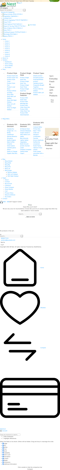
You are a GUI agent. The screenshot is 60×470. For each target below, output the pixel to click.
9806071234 (4, 238)
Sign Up (3, 242)
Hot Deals (33, 25)
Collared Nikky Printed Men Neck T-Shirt (37, 129)
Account (4, 431)
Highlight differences (10, 438)
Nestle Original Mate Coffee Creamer (11, 142)
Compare (43, 347)
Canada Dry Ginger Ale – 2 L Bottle (12, 130)
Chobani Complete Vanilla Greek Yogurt (25, 151)
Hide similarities (8, 436)
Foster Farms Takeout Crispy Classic (37, 147)
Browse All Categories (8, 12)
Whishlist (43, 307)
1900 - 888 (6, 201)
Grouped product (38, 77)
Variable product (38, 83)
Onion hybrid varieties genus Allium (11, 147)
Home (42, 267)
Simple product (37, 75)
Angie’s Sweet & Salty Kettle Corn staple (25, 134)
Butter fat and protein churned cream (25, 145)
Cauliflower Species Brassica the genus (12, 136)
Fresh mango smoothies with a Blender (38, 153)
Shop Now (52, 101)
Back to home (30, 216)
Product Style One (12, 75)
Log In (2, 244)
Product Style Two (12, 77)
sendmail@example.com (8, 240)
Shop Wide (10, 94)
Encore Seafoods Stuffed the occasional (38, 142)
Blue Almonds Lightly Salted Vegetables (24, 140)
